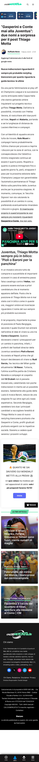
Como (7, 598)
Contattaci (19, 710)
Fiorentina (16, 598)
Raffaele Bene (14, 52)
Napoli (24, 567)
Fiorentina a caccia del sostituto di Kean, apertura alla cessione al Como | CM (18, 608)
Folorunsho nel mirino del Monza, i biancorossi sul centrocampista (19, 575)
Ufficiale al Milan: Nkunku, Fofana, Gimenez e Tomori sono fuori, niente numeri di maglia (19, 537)
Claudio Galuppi (22, 680)
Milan (7, 526)
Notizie (14, 526)
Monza (17, 567)
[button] (27, 4)
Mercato (8, 567)
